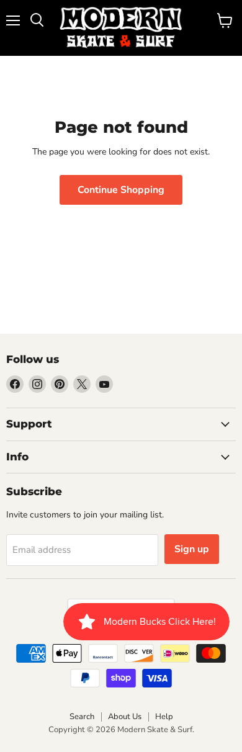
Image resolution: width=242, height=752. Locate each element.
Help (164, 716)
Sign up (191, 549)
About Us (124, 716)
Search (81, 716)
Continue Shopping (121, 190)
